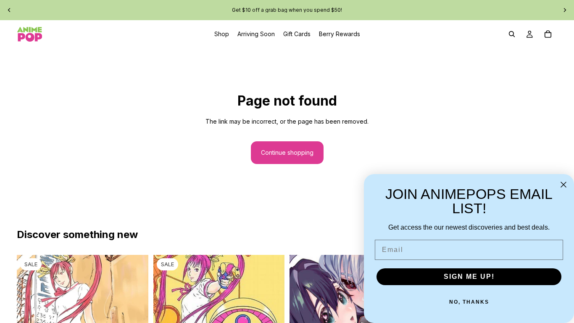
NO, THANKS (469, 302)
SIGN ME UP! (469, 276)
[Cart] (548, 34)
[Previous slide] (9, 10)
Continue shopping (287, 152)
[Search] (512, 34)
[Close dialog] (563, 184)
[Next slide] (565, 10)
